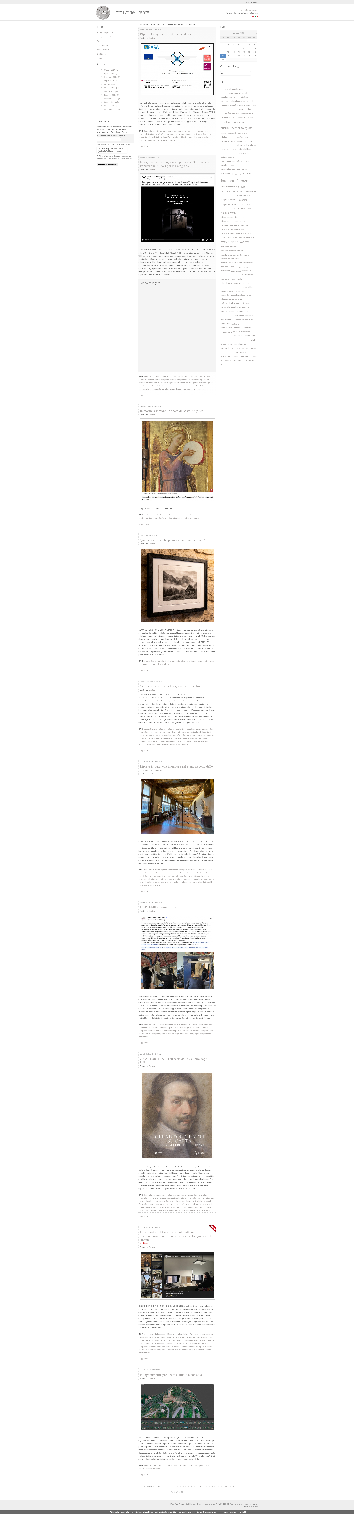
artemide (183, 1024)
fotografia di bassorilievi (194, 876)
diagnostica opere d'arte (171, 735)
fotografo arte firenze (242, 204)
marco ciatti (246, 271)
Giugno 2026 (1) (111, 70)
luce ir (239, 263)
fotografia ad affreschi (202, 882)
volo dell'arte (166, 137)
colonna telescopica (183, 882)
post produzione (227, 320)
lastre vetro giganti (184, 389)
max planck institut (228, 279)
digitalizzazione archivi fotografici (167, 1207)
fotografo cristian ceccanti (155, 1195)
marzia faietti (247, 275)
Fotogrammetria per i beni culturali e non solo (171, 1374)
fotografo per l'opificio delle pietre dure (161, 1024)
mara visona (236, 271)
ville (222, 364)
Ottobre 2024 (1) (111, 102)
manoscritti (225, 271)
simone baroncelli (240, 344)
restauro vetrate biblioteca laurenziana (236, 328)
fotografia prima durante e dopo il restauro (170, 1034)
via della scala (251, 356)
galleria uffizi (239, 229)
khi (242, 251)
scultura (247, 336)
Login (247, 2)
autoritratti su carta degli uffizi (197, 1210)
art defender (199, 389)
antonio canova (227, 97)
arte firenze (245, 97)
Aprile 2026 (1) (110, 73)
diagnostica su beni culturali (189, 386)
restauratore (225, 324)
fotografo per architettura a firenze (234, 217)
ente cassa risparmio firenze (232, 161)
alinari (180, 376)
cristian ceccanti (169, 376)
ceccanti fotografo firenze (242, 113)
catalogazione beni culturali (171, 741)
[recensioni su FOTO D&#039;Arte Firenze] (177, 1275)
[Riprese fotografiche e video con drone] (177, 69)
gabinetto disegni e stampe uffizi (235, 225)
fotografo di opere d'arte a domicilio (172, 1349)
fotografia (240, 187)
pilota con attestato (201, 137)
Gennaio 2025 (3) (112, 95)
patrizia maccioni (241, 311)
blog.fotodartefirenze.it (249, 10)
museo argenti (239, 291)
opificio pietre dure (248, 303)
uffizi (237, 352)
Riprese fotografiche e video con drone (166, 34)
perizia (155, 741)
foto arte (247, 173)
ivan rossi (245, 242)
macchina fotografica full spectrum (173, 383)
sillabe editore (226, 344)
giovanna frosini (239, 237)
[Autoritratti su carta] (177, 1115)
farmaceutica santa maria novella (234, 169)
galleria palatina (227, 229)
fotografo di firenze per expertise (199, 729)
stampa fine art (150, 661)
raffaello (252, 320)
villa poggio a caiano (229, 360)
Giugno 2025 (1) (111, 84)
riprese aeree (184, 131)
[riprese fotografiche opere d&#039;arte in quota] (177, 806)
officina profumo (227, 299)
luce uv (142, 735)
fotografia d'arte (243, 195)
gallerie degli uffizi (228, 233)
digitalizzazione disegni (155, 1201)
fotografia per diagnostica (194, 735)
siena (253, 336)
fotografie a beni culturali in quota (184, 873)
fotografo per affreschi (173, 876)
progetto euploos (241, 320)
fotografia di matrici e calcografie (197, 1207)
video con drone (170, 131)
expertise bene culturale (159, 738)
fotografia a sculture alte (149, 885)
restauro (235, 324)
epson (247, 161)
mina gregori (248, 283)
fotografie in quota (152, 870)
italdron (156, 1468)
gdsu (249, 233)
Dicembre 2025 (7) (112, 77)
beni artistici (189, 515)
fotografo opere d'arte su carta (152, 1198)
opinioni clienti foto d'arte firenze (191, 1334)
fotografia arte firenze (246, 191)
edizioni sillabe (245, 149)
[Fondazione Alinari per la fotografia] (177, 208)
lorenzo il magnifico (228, 263)
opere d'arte (176, 1465)
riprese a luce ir (153, 735)
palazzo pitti (244, 307)
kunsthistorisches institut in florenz (235, 255)
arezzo (237, 97)
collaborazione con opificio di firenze (167, 1027)
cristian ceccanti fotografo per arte (234, 137)
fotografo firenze (229, 213)
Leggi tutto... (143, 146)
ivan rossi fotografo (229, 246)
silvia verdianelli (188, 1346)
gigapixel (151, 744)
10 (218, 1486)
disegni (229, 149)
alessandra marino (236, 89)
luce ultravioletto (154, 386)
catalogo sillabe (245, 109)
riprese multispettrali (148, 383)
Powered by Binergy (251, 1506)
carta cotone (251, 105)
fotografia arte (208, 386)
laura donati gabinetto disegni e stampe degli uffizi (161, 1210)
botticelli (250, 101)
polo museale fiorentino (244, 316)
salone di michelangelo (242, 332)
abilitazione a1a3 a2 (154, 134)
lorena (237, 259)
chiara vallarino (145, 1468)
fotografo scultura (195, 1024)
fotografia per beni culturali (189, 732)
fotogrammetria (170, 134)
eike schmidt (244, 153)
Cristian (152, 38)
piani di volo (204, 1465)
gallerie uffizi (241, 233)
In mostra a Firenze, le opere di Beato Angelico (172, 410)
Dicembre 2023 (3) (112, 109)
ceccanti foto (226, 113)
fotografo (242, 199)
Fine (235, 1486)
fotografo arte (227, 204)
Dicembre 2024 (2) (112, 98)
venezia (243, 352)
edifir (235, 149)
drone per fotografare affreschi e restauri (157, 140)
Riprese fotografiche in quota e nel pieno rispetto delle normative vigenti (176, 768)
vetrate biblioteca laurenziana (232, 356)
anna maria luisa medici (238, 93)
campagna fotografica (229, 105)
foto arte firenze (234, 181)
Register (254, 2)
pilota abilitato (154, 137)
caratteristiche (164, 661)
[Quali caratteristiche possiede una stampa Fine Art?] (177, 585)
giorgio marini (226, 237)
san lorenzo (237, 336)
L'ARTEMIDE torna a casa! (158, 907)
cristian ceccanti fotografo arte (234, 133)
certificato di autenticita (159, 664)
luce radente (155, 389)
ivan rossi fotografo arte (230, 251)
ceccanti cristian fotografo (155, 729)
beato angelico (145, 518)
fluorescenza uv (169, 386)
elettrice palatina (227, 157)
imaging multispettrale (194, 741)
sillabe (254, 340)
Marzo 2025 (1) (111, 91)
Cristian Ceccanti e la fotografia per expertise (170, 686)
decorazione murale (245, 141)
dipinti (223, 149)
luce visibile (144, 389)
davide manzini (168, 389)
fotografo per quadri (154, 876)
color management (239, 117)
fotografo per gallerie (180, 738)
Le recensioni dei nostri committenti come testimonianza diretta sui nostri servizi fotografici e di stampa (176, 1235)
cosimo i (251, 117)
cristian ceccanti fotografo (155, 515)
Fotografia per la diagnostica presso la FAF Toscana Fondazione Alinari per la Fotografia (174, 164)
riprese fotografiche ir (200, 379)
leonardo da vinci (227, 259)
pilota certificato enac (182, 137)
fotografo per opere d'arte (197, 1343)
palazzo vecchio (227, 312)
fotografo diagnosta (152, 376)
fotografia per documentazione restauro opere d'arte (162, 1030)
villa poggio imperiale (246, 360)
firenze (181, 134)
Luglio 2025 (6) (110, 81)
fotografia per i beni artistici (196, 1027)
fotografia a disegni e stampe (180, 1195)
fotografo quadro (192, 518)
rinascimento (226, 332)
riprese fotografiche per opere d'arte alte (178, 870)
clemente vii (226, 117)
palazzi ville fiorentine (229, 307)
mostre (230, 291)
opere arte (239, 299)
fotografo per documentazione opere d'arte (158, 732)
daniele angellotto (228, 141)
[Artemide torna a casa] (177, 952)
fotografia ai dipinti (175, 518)
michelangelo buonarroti (231, 283)
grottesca (250, 237)
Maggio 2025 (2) (111, 88)
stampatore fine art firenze (245, 348)
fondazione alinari (191, 376)
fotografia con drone (153, 131)
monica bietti (248, 287)
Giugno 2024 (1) (111, 106)
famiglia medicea (227, 165)
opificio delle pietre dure (230, 303)
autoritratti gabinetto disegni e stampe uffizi (185, 1198)
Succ (226, 1486)
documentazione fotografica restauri (172, 744)
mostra (223, 291)
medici (239, 279)
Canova (242, 105)
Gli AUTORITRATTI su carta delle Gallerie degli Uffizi (173, 1060)
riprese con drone (190, 1465)
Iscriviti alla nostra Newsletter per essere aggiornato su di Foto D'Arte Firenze (114, 129)
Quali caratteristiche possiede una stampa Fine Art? (174, 540)
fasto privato (226, 173)
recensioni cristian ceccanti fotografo (160, 1334)
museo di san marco (204, 515)
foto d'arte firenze (175, 515)
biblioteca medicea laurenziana (233, 101)
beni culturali (164, 1465)
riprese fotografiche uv (180, 379)
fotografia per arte (229, 199)
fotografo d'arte (159, 518)
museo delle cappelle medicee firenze (236, 295)
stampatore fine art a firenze (184, 661)
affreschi (224, 89)
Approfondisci (230, 1512)
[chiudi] (243, 1512)
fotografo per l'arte (176, 729)
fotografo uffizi (200, 1195)
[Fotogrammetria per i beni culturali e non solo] (177, 1406)
